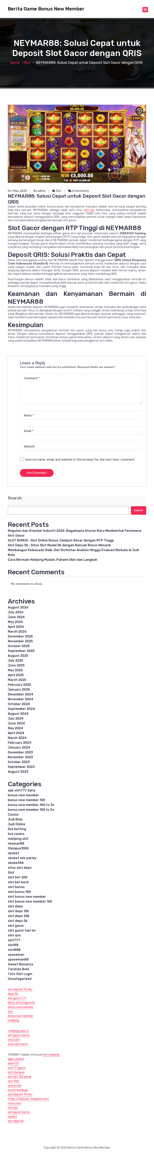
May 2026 (15, 622)
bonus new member (23, 795)
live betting (17, 829)
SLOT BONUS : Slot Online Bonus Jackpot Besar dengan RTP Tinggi (61, 540)
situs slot (14, 1039)
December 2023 (20, 752)
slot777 (14, 940)
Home (15, 62)
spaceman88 (18, 959)
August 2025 (18, 656)
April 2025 (16, 675)
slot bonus (16, 887)
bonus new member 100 (26, 800)
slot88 (13, 945)
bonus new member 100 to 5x (31, 810)
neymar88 (16, 843)
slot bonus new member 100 (30, 901)
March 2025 (17, 680)
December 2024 (20, 694)
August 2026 (18, 607)
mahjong (13, 1020)
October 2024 (19, 704)
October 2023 (19, 762)
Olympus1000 (18, 848)
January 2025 (19, 689)
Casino (13, 814)
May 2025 (15, 670)
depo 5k (13, 994)
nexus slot (14, 1103)
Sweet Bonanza (20, 964)
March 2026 (17, 631)
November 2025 (20, 641)
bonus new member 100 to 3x (31, 805)
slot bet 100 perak (19, 1076)
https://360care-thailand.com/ (28, 1099)
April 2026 (16, 627)
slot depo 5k (17, 921)
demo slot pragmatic (21, 1002)
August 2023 (18, 772)
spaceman (16, 955)
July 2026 (15, 612)
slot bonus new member (27, 897)
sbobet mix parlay (22, 858)
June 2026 (16, 617)
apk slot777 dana (21, 790)
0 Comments (80, 191)
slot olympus (16, 1072)
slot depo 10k (18, 911)
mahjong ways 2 (18, 1031)
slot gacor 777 (17, 998)
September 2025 (21, 651)
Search (15, 498)
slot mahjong (51, 1054)
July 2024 (15, 718)
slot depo (15, 906)
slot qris (89, 210)
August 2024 (18, 714)
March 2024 (17, 738)
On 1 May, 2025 (17, 191)
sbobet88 (16, 863)
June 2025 (16, 665)
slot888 (14, 950)
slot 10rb (13, 1081)
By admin (40, 191)
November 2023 (20, 757)
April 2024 (16, 733)
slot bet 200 (17, 877)
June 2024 (16, 723)
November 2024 (20, 699)
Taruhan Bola (18, 969)
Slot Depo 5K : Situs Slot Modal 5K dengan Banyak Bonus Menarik (59, 545)
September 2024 (21, 709)
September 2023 (21, 767)
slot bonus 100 (19, 892)
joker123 (13, 1063)
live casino (16, 834)
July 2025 (15, 660)
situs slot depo (20, 868)
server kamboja (18, 1090)
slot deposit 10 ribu (20, 989)
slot (10, 1011)
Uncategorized (19, 979)
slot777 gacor (17, 1068)
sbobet (13, 853)
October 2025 (19, 646)
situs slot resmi (18, 1044)
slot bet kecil (18, 882)
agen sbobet (16, 1059)
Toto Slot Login (20, 974)
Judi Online (16, 824)
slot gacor (16, 926)
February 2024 (19, 743)
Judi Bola (15, 819)
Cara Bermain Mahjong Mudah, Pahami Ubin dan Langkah (52, 560)
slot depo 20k (18, 916)
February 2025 (19, 685)
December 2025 (20, 636)
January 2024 (19, 747)
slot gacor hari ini (21, 930)
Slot (27, 62)
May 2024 (15, 728)
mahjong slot (18, 839)
